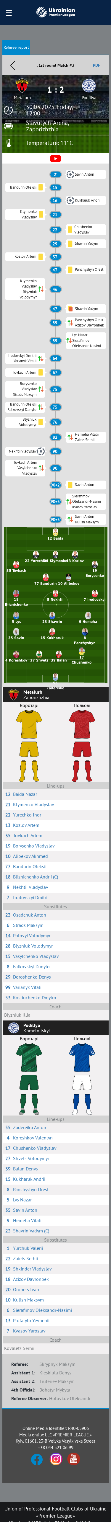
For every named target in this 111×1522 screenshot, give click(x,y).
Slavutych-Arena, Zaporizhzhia (47, 126)
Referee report (16, 47)
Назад (12, 65)
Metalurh (22, 97)
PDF (96, 65)
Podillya (89, 97)
